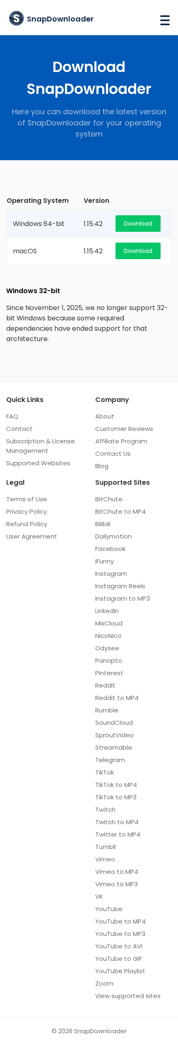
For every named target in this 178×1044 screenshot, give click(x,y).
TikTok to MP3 (116, 797)
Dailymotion (113, 536)
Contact (19, 428)
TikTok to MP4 (116, 784)
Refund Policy (26, 524)
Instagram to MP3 (122, 598)
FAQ (12, 416)
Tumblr (105, 846)
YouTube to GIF (118, 958)
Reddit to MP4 (117, 697)
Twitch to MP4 (117, 822)
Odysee (107, 648)
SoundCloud (114, 722)
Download (138, 223)
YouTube (109, 908)
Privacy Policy (26, 511)
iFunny (104, 561)
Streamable (113, 747)
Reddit (105, 685)
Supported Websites (38, 463)
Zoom (104, 983)
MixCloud (109, 623)
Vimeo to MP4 (116, 871)
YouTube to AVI (118, 946)
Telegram (110, 759)
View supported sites (128, 995)
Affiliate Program (121, 441)
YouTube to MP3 (120, 933)
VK (99, 896)
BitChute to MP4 (120, 511)
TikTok (104, 772)
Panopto (108, 660)
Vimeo (105, 859)
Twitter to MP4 (117, 834)
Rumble (106, 710)
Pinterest (109, 673)
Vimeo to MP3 (116, 884)
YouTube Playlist (120, 971)
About (104, 416)
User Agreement (31, 536)
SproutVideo (114, 735)
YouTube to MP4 (120, 921)
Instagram (111, 573)
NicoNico (108, 635)
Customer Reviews (124, 428)
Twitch (105, 809)
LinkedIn (107, 610)
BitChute (109, 499)
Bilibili (103, 524)
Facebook (110, 548)
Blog (101, 466)
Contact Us (113, 453)
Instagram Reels (120, 586)
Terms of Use (26, 499)
